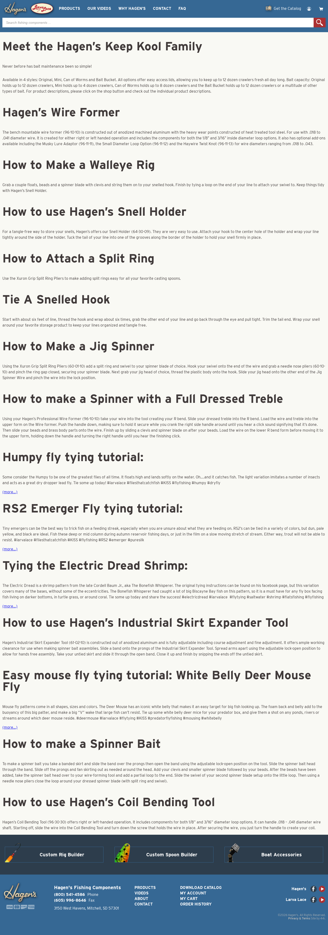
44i (322, 918)
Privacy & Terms (299, 918)
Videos (141, 893)
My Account (193, 893)
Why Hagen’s (132, 8)
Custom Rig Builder (62, 855)
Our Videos (99, 8)
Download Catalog (201, 887)
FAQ (182, 8)
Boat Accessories (281, 855)
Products (69, 8)
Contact (162, 8)
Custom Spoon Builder (171, 855)
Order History (196, 904)
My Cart (189, 898)
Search (320, 22)
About (141, 898)
